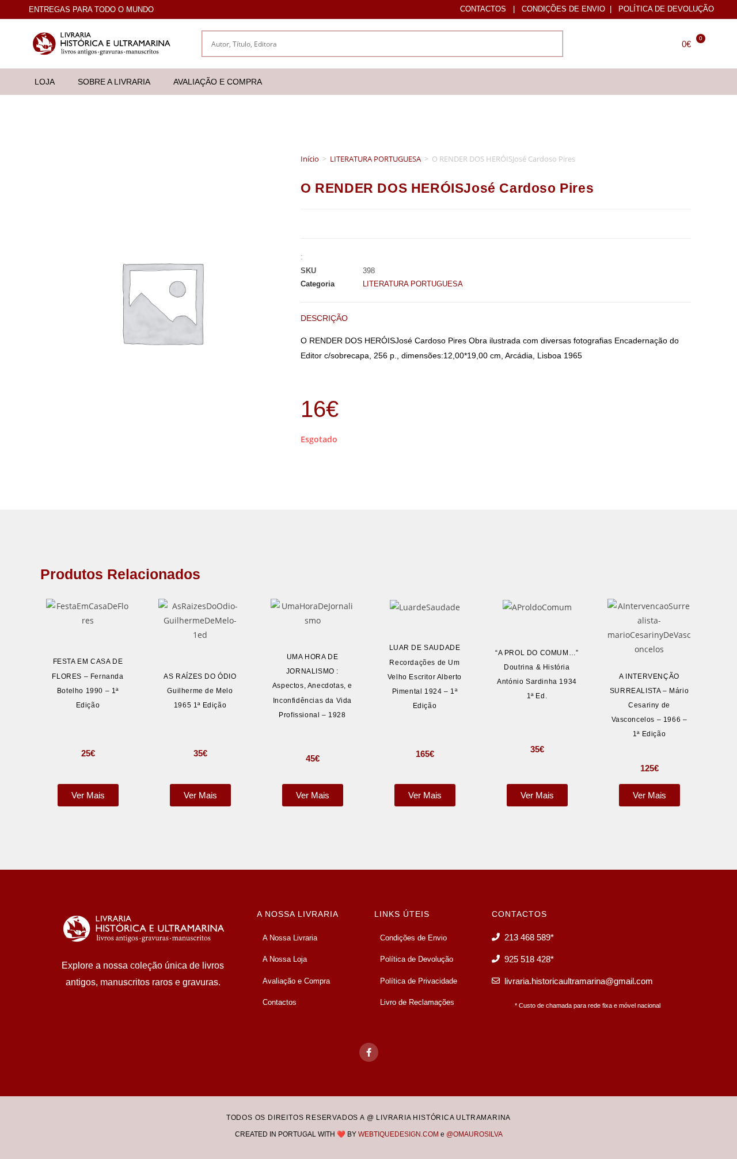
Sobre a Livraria (114, 81)
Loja (45, 81)
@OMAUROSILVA (474, 1134)
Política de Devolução (666, 9)
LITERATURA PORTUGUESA (375, 159)
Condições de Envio (563, 9)
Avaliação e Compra (217, 81)
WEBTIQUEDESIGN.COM (398, 1134)
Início (310, 159)
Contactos (483, 9)
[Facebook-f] (368, 1052)
